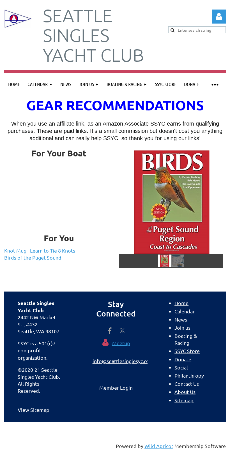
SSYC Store (187, 351)
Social (181, 367)
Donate (182, 359)
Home (181, 303)
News (180, 319)
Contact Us (186, 384)
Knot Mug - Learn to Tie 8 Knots (39, 250)
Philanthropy (189, 375)
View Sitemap (33, 410)
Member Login (116, 387)
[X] (122, 331)
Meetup (121, 343)
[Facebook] (110, 331)
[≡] (214, 84)
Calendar (184, 311)
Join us (182, 327)
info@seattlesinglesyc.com (123, 361)
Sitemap (184, 400)
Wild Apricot (158, 446)
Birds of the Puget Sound (32, 257)
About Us (185, 392)
